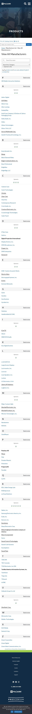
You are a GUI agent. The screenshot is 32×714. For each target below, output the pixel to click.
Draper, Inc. (4, 248)
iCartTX (3, 330)
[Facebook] (16, 682)
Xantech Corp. (5, 631)
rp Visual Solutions (6, 494)
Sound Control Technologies (9, 541)
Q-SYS (3, 479)
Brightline (4, 167)
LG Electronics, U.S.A (7, 381)
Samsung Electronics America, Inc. (11, 513)
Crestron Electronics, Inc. (8, 209)
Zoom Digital (5, 643)
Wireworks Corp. (6, 616)
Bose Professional (6, 164)
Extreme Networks (7, 284)
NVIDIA (3, 426)
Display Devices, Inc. (7, 242)
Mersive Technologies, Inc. (9, 414)
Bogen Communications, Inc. (9, 161)
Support (16, 674)
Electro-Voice (5, 274)
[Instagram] (18, 682)
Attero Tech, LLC (6, 128)
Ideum (3, 334)
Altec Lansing (5, 107)
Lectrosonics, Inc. (6, 368)
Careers (16, 668)
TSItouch (4, 579)
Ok (12, 711)
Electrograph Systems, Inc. (9, 277)
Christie (3, 193)
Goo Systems (5, 299)
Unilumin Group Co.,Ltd (8, 591)
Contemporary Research (8, 203)
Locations (16, 671)
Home (3, 48)
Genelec (3, 296)
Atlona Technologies (7, 125)
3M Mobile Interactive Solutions (10, 81)
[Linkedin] (13, 682)
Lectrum (3, 371)
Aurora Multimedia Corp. (8, 131)
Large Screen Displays (7, 365)
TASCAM (4, 560)
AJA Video (4, 100)
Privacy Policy (15, 649)
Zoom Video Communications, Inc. (11, 646)
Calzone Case (5, 186)
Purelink (3, 470)
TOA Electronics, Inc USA (8, 566)
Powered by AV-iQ (22, 649)
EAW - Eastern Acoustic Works (10, 271)
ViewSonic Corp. (6, 607)
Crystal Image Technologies (9, 212)
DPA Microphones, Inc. (8, 245)
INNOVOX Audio (6, 337)
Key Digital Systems (7, 345)
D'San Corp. (4, 232)
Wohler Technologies (7, 619)
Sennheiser (4, 523)
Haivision (4, 311)
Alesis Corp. (4, 104)
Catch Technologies (7, 190)
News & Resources (16, 657)
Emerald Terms (8, 649)
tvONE (3, 582)
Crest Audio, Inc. (6, 206)
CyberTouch (5, 216)
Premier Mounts (6, 460)
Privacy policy (18, 711)
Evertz (3, 280)
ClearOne (4, 199)
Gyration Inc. (5, 302)
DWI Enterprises (6, 251)
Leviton (3, 378)
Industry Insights (16, 661)
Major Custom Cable (7, 404)
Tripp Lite (4, 576)
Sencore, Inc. (5, 520)
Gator (3, 292)
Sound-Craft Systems (7, 544)
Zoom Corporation (6, 640)
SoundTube (4, 551)
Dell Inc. (3, 235)
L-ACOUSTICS (5, 362)
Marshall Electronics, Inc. (8, 407)
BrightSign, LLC (5, 170)
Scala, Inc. (4, 516)
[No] (29, 709)
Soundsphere (5, 548)
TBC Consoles (5, 563)
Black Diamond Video (7, 157)
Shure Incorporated (7, 535)
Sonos (3, 538)
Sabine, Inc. (4, 510)
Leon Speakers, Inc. (7, 375)
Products (16, 664)
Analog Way (4, 110)
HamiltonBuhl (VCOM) (8, 314)
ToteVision (4, 572)
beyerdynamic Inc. (6, 151)
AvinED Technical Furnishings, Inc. (11, 135)
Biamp (3, 154)
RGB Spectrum (5, 491)
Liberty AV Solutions (7, 384)
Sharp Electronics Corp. (8, 526)
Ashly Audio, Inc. (6, 118)
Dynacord (4, 255)
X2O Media (4, 628)
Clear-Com (4, 196)
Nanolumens (5, 422)
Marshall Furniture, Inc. (8, 410)
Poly (2, 457)
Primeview (4, 463)
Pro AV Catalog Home (6, 41)
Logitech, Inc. (5, 388)
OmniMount (5, 434)
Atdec (3, 122)
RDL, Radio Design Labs (8, 487)
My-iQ (17, 41)
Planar (3, 454)
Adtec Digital (5, 97)
